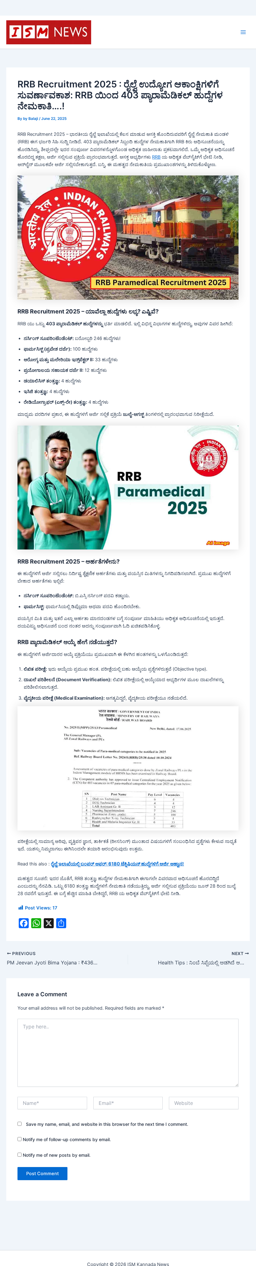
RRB (156, 157)
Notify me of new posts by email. (57, 1155)
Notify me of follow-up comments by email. (67, 1139)
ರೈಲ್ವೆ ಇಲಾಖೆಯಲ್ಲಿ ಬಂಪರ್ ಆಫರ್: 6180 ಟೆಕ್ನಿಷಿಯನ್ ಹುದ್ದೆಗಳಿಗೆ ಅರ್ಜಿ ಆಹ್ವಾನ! (117, 864)
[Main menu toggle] (243, 32)
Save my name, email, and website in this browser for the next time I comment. (107, 1124)
